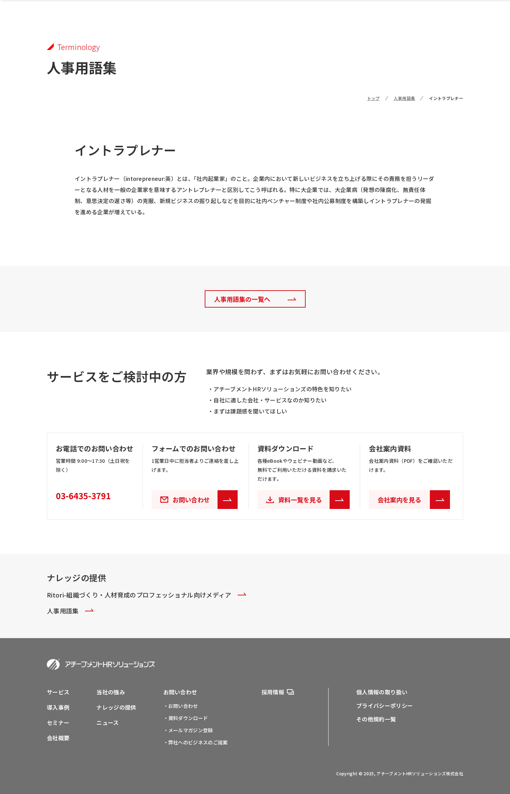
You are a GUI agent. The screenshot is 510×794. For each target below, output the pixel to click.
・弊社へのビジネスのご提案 (195, 742)
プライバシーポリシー (384, 705)
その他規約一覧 (376, 719)
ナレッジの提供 (116, 707)
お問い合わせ (180, 692)
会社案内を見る (399, 499)
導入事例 (58, 707)
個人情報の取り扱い (381, 692)
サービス (58, 692)
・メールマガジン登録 (188, 730)
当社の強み (110, 692)
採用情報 (273, 692)
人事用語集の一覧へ (242, 298)
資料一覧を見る (300, 499)
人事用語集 (404, 98)
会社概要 (58, 738)
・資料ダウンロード (185, 717)
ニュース (107, 722)
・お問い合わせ (180, 705)
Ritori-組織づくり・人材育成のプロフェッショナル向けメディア (139, 594)
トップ (373, 98)
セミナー (58, 722)
